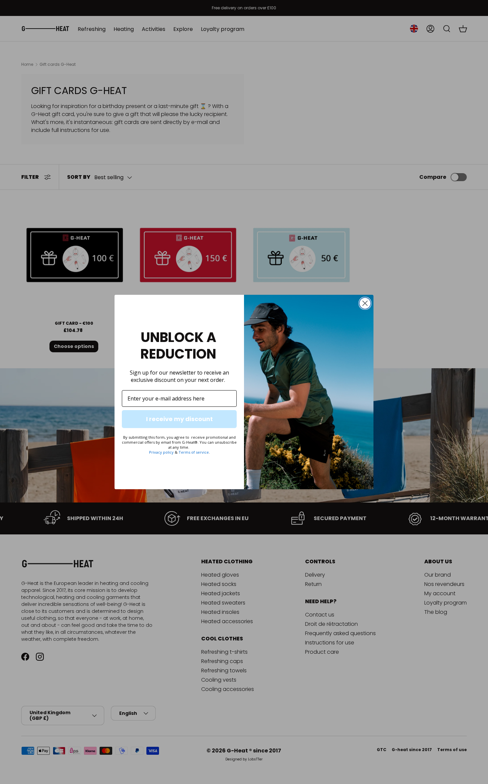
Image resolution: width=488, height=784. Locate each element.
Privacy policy (161, 452)
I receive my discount (179, 419)
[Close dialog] (365, 303)
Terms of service (194, 452)
